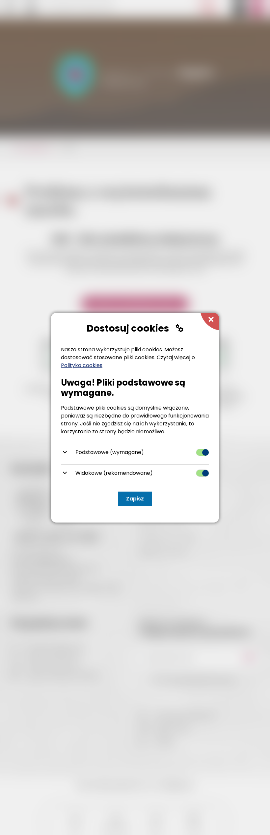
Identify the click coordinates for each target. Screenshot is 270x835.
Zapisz (135, 498)
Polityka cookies (81, 365)
